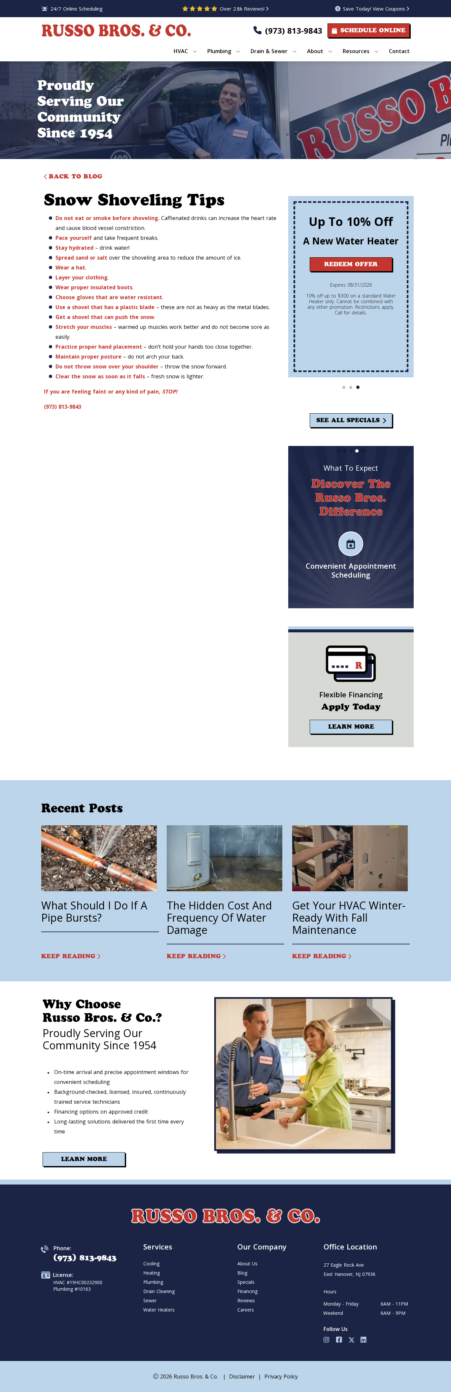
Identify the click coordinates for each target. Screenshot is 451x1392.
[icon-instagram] (327, 1340)
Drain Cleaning (159, 1291)
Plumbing (153, 1282)
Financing (247, 1291)
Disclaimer (242, 1376)
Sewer (149, 1300)
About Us (247, 1263)
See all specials (347, 420)
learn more (351, 726)
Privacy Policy (281, 1376)
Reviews (246, 1300)
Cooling (151, 1263)
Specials (246, 1282)
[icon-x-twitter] (352, 1340)
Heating (151, 1273)
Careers (245, 1310)
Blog (242, 1273)
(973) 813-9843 (293, 30)
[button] (343, 387)
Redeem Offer (351, 264)
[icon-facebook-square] (339, 1340)
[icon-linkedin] (364, 1340)
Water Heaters (159, 1310)
